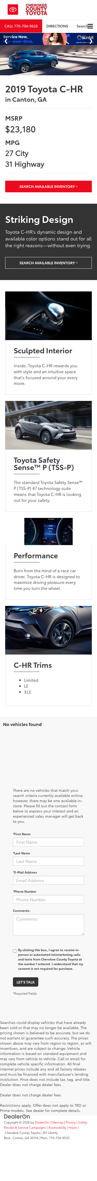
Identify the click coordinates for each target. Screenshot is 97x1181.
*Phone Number (24, 895)
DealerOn (42, 1126)
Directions (57, 25)
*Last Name (21, 857)
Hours (73, 1131)
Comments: (21, 914)
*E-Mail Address (25, 876)
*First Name (22, 838)
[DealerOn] (17, 1120)
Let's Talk (26, 986)
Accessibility (57, 1131)
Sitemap (57, 1126)
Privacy (71, 1126)
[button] (21, 26)
